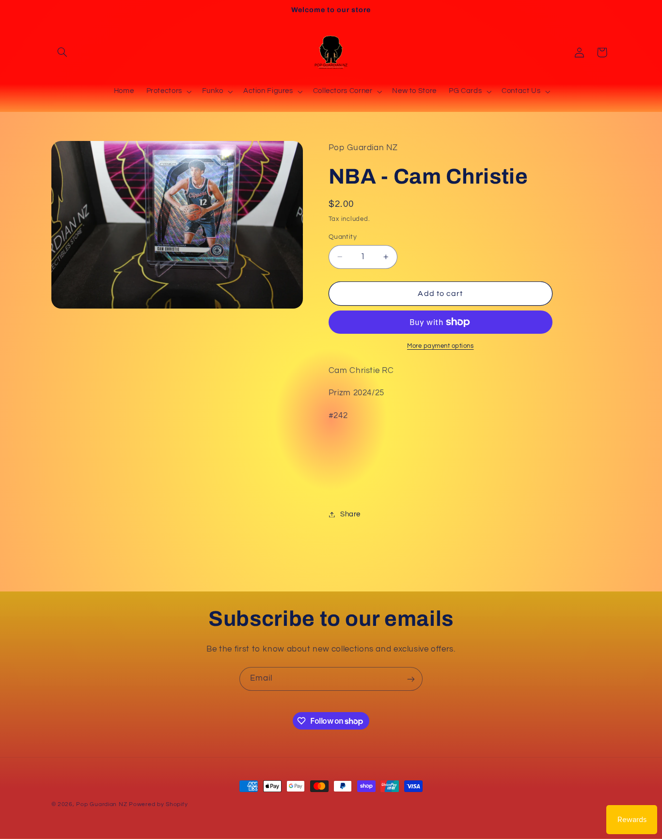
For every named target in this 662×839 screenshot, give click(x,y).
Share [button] (350, 514)
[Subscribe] (411, 679)
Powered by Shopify (158, 804)
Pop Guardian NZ (101, 804)
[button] (62, 52)
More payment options (440, 346)
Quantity (343, 236)
